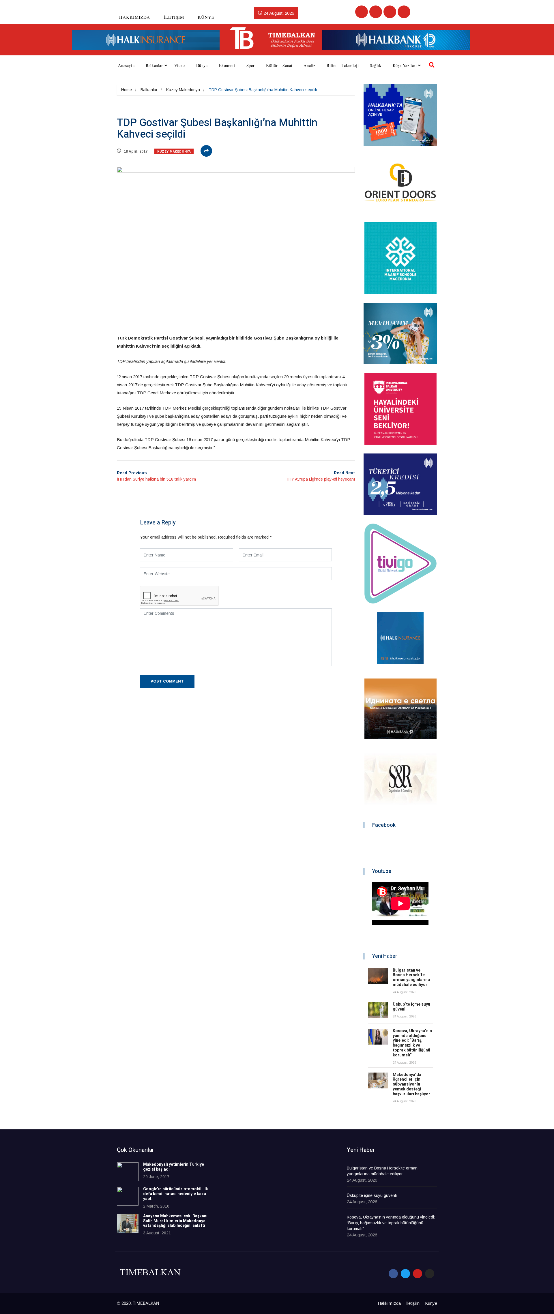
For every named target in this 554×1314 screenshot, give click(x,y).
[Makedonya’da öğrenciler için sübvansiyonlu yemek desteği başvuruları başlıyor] (378, 1080)
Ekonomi (227, 65)
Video (179, 65)
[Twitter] (375, 11)
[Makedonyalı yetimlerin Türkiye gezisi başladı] (127, 1171)
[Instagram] (404, 11)
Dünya (202, 65)
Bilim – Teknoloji (343, 65)
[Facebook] (361, 11)
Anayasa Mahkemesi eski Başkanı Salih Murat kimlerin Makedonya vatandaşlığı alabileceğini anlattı (175, 1221)
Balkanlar (154, 65)
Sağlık (375, 65)
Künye (206, 17)
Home (126, 89)
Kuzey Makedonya (183, 89)
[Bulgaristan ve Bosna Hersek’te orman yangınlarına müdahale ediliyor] (378, 976)
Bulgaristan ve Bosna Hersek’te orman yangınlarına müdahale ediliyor (411, 977)
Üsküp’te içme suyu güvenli (411, 1006)
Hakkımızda (134, 17)
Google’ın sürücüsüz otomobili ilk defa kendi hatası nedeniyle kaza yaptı (175, 1194)
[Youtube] (389, 11)
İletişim (174, 17)
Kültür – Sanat (279, 65)
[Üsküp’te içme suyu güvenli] (378, 1010)
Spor (250, 65)
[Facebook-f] (393, 1273)
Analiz (309, 65)
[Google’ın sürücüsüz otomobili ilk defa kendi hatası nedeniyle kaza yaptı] (127, 1196)
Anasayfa (126, 65)
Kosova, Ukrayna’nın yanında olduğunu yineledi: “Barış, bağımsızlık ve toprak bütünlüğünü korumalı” (412, 1043)
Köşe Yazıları (405, 65)
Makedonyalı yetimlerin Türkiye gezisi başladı (173, 1166)
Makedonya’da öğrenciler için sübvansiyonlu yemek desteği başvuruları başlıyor (411, 1084)
